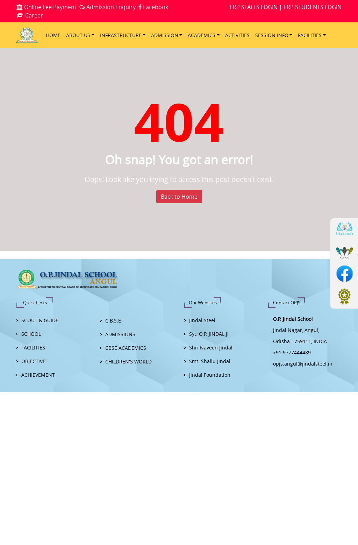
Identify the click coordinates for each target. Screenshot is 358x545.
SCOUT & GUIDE (39, 320)
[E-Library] (343, 228)
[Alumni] (343, 249)
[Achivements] (343, 291)
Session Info (271, 35)
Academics (201, 35)
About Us (78, 35)
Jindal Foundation (209, 374)
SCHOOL (31, 334)
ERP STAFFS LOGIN (254, 7)
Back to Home (179, 196)
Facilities (310, 35)
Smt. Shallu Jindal (209, 361)
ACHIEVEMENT (38, 374)
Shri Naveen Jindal (210, 347)
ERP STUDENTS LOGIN (313, 7)
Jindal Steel (202, 320)
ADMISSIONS (120, 334)
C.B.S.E (113, 320)
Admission (164, 35)
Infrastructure (121, 35)
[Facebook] (343, 270)
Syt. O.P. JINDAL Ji (209, 334)
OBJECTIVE (33, 361)
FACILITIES (33, 347)
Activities (237, 35)
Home (53, 35)
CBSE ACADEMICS (125, 348)
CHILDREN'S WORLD (128, 361)
